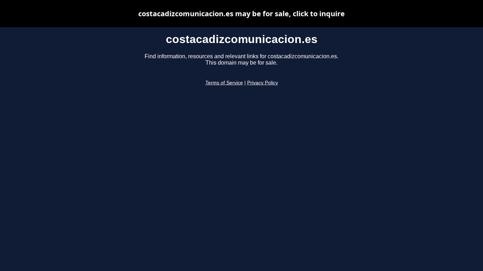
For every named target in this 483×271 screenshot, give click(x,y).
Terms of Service (224, 82)
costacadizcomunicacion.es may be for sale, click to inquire (241, 13)
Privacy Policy (262, 82)
